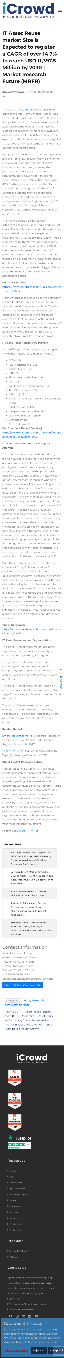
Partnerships (15, 1206)
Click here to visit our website (22, 985)
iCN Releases (15, 1224)
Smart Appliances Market (18, 735)
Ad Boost (13, 1257)
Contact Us (14, 1218)
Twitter (33, 830)
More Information (16, 1350)
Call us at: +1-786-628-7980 (21, 1309)
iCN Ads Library (16, 1230)
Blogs (11, 1177)
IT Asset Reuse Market (29, 109)
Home (12, 1171)
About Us (13, 1212)
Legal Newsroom (17, 1188)
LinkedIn (22, 830)
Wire (27, 1000)
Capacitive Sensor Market (18, 750)
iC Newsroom (15, 1183)
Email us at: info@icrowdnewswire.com (27, 1304)
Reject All (39, 1350)
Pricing (12, 1200)
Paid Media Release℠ (18, 1251)
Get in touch (14, 1299)
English (24, 1004)
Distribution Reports (19, 1194)
